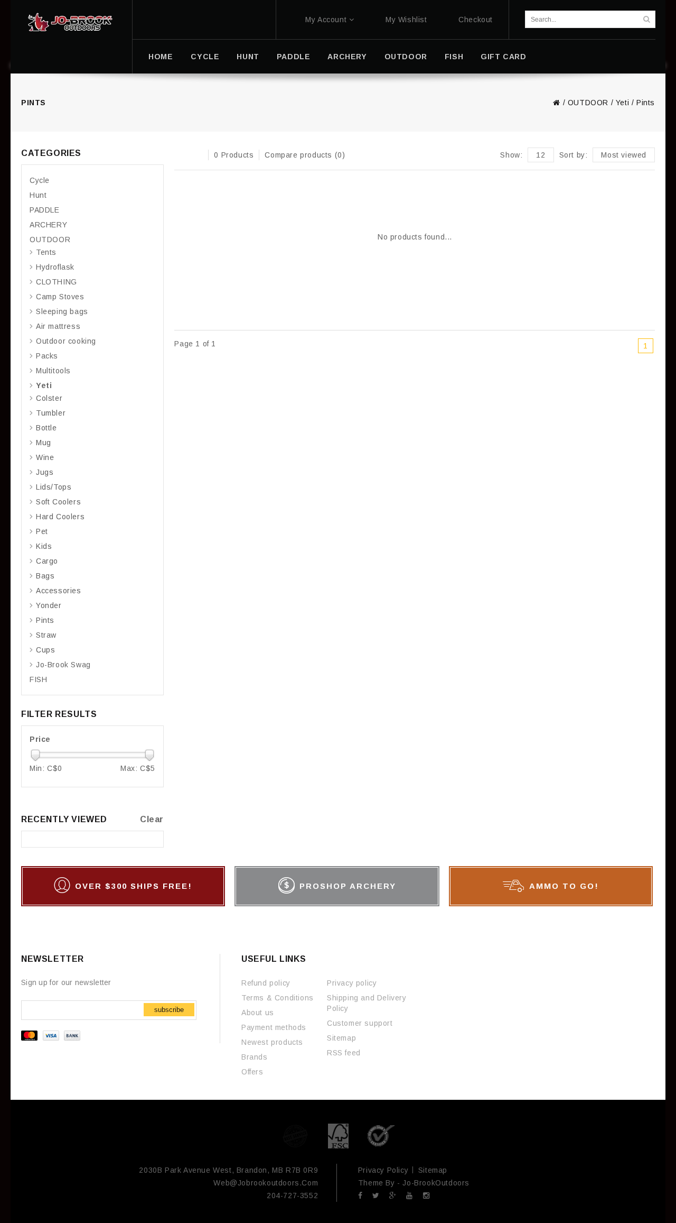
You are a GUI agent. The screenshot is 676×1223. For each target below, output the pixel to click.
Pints (645, 102)
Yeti (622, 102)
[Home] (70, 22)
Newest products (272, 1042)
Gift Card (503, 56)
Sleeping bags (62, 311)
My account (325, 19)
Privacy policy (352, 983)
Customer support (360, 1023)
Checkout (475, 19)
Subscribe (169, 1010)
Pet (42, 531)
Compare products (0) (305, 155)
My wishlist (406, 19)
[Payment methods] (52, 1038)
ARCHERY (347, 56)
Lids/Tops (53, 487)
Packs (47, 356)
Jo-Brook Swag (63, 664)
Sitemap (341, 1038)
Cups (45, 650)
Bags (45, 576)
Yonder (49, 605)
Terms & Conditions (277, 998)
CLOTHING (56, 282)
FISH (454, 56)
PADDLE (294, 56)
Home (160, 56)
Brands (254, 1057)
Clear (152, 819)
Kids (44, 546)
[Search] (646, 19)
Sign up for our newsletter (66, 982)
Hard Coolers (60, 516)
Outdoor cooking (66, 341)
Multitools (53, 370)
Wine (45, 457)
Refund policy (265, 983)
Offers (252, 1072)
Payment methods (273, 1027)
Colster (49, 398)
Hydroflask (55, 267)
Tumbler (50, 413)
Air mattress (58, 326)
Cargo (47, 561)
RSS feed (344, 1053)
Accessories (58, 590)
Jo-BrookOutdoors (436, 1183)
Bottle (46, 428)
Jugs (44, 472)
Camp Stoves (60, 296)
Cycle (205, 56)
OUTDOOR (405, 56)
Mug (43, 442)
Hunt (248, 56)
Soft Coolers (58, 502)
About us (257, 1012)
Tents (46, 252)
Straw (46, 635)
